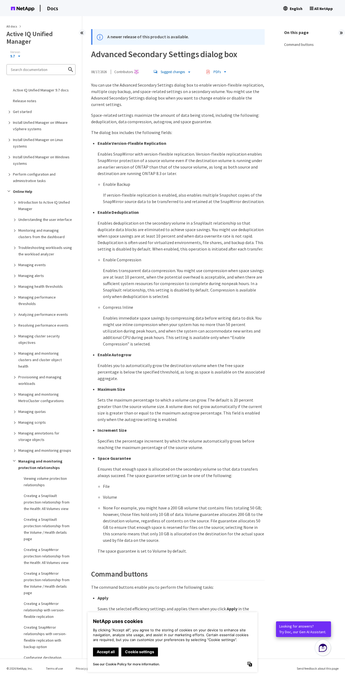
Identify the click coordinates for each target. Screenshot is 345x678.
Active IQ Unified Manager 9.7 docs (41, 90)
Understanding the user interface (45, 219)
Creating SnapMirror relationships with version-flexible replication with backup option (45, 637)
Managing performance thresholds (37, 300)
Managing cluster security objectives (39, 339)
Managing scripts (32, 422)
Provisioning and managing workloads (39, 380)
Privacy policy (85, 668)
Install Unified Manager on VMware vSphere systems (40, 125)
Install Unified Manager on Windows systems (41, 160)
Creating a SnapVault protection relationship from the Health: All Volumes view (47, 502)
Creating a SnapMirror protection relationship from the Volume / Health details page (47, 583)
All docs (11, 26)
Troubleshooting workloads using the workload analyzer (45, 250)
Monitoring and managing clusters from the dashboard (41, 233)
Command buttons (299, 44)
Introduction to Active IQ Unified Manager (44, 205)
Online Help (22, 191)
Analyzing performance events (43, 314)
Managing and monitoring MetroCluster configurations (41, 397)
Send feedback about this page (318, 668)
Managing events (32, 264)
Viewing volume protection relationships (45, 481)
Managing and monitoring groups (44, 450)
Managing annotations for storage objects (38, 436)
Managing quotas (32, 411)
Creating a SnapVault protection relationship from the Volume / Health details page (47, 529)
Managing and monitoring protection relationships (40, 464)
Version (15, 52)
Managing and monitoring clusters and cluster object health (40, 360)
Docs (52, 8)
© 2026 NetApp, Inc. (19, 668)
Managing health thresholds (40, 286)
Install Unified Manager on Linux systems (38, 143)
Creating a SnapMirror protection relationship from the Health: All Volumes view (47, 556)
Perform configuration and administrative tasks (34, 177)
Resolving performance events (43, 325)
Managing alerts (31, 275)
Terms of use (54, 668)
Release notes (24, 100)
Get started (22, 111)
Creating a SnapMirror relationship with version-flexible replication (44, 610)
